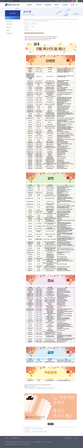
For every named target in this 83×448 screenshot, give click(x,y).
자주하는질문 (9, 21)
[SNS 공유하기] (74, 14)
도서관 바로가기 (9, 1)
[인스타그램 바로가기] (72, 1)
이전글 (27, 428)
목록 (51, 424)
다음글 (27, 431)
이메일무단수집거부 (15, 438)
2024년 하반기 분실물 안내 (37, 428)
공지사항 (8, 18)
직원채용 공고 (9, 33)
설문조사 (8, 30)
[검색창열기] (77, 5)
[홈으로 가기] (24, 14)
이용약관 (7, 438)
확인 (77, 438)
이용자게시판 (9, 24)
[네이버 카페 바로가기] (77, 1)
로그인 (58, 1)
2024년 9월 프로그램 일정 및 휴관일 (39, 431)
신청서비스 (8, 27)
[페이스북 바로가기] (74, 1)
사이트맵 (68, 1)
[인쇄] (77, 14)
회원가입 (63, 1)
